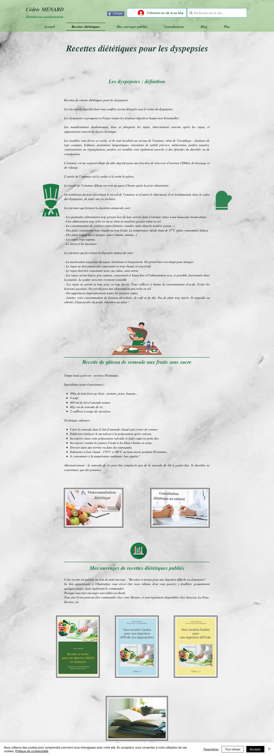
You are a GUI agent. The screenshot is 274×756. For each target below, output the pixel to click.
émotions (90, 244)
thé (154, 297)
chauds (104, 230)
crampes (76, 145)
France (107, 118)
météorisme (179, 145)
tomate (129, 234)
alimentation (80, 221)
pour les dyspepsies (115, 100)
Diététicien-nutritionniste (45, 16)
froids (123, 230)
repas (201, 127)
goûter (87, 279)
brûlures (89, 145)
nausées (204, 145)
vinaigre (99, 234)
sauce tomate (115, 234)
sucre (109, 221)
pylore (130, 176)
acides (89, 234)
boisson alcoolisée (120, 297)
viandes (129, 225)
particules (77, 217)
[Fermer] (269, 749)
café (140, 297)
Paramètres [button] (211, 749)
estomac (159, 140)
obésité (68, 302)
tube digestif (117, 163)
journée (72, 279)
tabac (124, 302)
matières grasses (134, 221)
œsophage (185, 140)
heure (131, 185)
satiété (154, 145)
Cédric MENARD (45, 9)
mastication (197, 217)
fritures (118, 225)
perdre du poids (93, 302)
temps (172, 262)
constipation (72, 154)
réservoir (160, 163)
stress (73, 244)
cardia (103, 176)
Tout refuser (233, 749)
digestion (104, 208)
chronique (109, 131)
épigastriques (120, 145)
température (141, 230)
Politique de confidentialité (31, 751)
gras (106, 284)
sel (158, 221)
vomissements (73, 149)
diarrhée (195, 149)
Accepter (255, 749)
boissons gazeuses (75, 288)
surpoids (199, 297)
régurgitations (96, 149)
